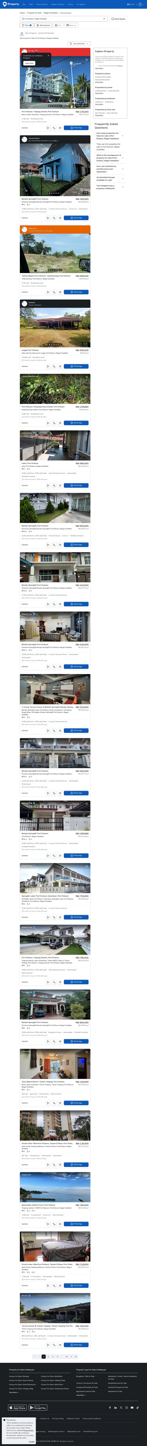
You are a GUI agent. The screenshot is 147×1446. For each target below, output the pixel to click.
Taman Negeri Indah (102, 79)
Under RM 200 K (100, 90)
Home (22, 13)
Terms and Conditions (91, 1418)
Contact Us (44, 1418)
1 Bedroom (99, 102)
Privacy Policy (58, 1418)
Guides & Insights (57, 4)
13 (67, 1357)
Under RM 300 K (113, 90)
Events (70, 4)
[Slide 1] (49, 105)
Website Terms (73, 1418)
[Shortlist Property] (87, 60)
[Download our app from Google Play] (38, 1408)
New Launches (42, 4)
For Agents (81, 4)
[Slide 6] (58, 105)
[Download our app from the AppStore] (17, 1408)
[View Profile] (40, 139)
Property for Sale (34, 13)
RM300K (119, 66)
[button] (22, 33)
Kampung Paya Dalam (103, 77)
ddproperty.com (73, 1431)
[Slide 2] (51, 105)
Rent (31, 4)
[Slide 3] (53, 105)
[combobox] (63, 18)
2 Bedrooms (109, 102)
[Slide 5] (56, 105)
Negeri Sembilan (51, 13)
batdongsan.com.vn (56, 1431)
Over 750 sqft (100, 113)
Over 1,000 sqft (112, 113)
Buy (24, 4)
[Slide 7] (60, 105)
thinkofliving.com (90, 1431)
